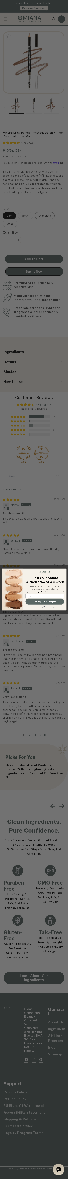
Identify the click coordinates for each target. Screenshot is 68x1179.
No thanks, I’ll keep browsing (44, 607)
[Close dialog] (65, 569)
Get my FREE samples (44, 601)
